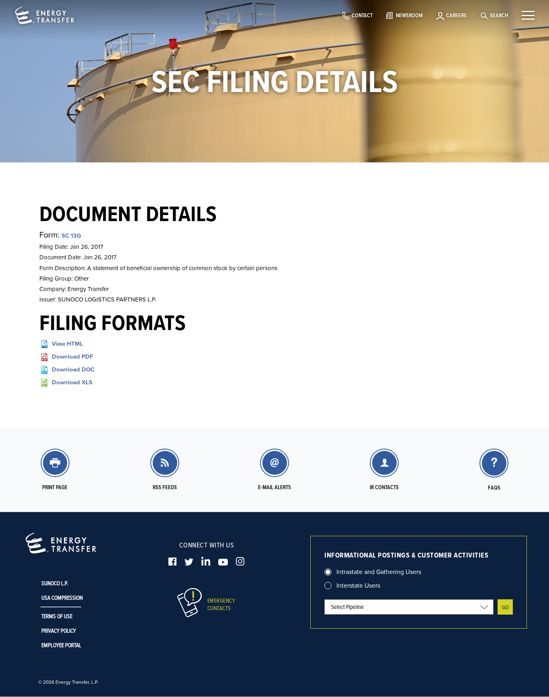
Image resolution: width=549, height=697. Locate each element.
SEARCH (499, 15)
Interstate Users (358, 585)
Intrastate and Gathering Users (378, 571)
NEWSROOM (409, 15)
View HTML (67, 343)
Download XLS (72, 382)
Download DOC (73, 369)
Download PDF (72, 356)
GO (505, 607)
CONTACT (362, 15)
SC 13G (71, 235)
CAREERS (456, 15)
